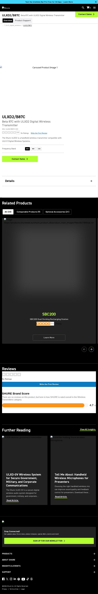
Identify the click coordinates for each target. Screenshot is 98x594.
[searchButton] (83, 7)
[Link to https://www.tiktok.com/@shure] (27, 579)
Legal (23, 589)
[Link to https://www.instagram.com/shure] (11, 579)
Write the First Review (39, 133)
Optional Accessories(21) (57, 212)
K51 (27, 149)
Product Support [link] (23, 20)
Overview (8, 20)
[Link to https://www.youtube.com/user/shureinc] (23, 579)
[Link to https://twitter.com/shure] (7, 579)
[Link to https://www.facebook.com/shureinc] (3, 579)
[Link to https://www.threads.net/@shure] (31, 579)
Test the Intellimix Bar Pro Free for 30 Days (49, 2)
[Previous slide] (84, 349)
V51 (33, 149)
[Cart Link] (88, 7)
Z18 (39, 149)
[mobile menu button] (94, 7)
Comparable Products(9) (28, 212)
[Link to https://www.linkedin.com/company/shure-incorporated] (15, 579)
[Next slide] (91, 349)
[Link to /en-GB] (7, 8)
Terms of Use (14, 589)
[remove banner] (95, 2)
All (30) (8, 212)
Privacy (4, 589)
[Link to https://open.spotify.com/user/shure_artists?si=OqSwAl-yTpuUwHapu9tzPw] (18, 579)
